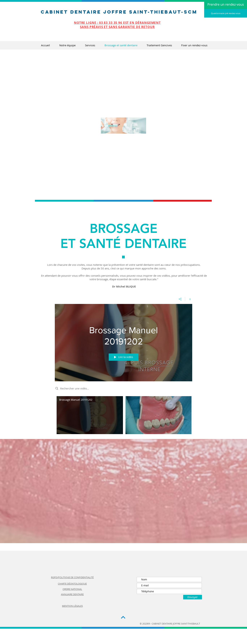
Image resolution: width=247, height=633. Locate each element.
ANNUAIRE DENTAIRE (72, 594)
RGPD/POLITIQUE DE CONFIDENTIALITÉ (72, 577)
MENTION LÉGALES (72, 606)
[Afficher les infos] (188, 299)
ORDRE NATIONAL (72, 589)
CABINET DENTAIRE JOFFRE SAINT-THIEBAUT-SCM (119, 12)
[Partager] (180, 299)
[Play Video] (90, 415)
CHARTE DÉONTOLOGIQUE (72, 583)
